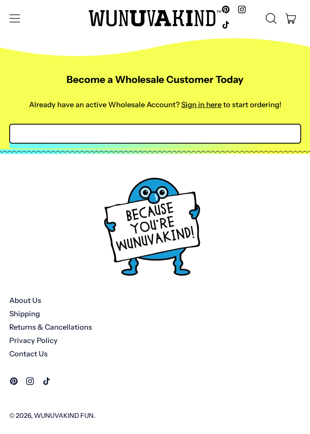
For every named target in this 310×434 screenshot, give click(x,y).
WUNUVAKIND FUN (64, 415)
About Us (25, 300)
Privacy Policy (33, 340)
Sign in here (201, 104)
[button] (271, 18)
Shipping (24, 313)
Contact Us (28, 353)
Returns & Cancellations (50, 327)
